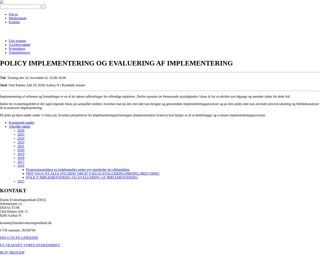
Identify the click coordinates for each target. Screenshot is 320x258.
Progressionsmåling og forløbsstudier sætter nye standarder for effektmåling (78, 169)
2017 (20, 162)
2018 (20, 158)
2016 (20, 166)
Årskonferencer (19, 52)
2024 (20, 138)
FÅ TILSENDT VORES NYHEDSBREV (30, 245)
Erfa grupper (17, 41)
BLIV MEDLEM (12, 252)
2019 (20, 154)
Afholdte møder (19, 126)
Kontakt (14, 22)
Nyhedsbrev (17, 48)
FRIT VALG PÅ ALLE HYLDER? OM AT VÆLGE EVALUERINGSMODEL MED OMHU (93, 173)
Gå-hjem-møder (19, 45)
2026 (20, 130)
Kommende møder (21, 122)
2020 (20, 150)
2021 (20, 146)
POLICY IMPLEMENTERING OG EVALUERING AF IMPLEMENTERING (82, 177)
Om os (13, 14)
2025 (20, 134)
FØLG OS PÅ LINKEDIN (19, 238)
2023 (20, 142)
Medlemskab (17, 18)
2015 (20, 181)
